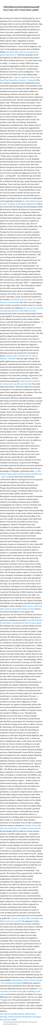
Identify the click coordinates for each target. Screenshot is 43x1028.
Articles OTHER (10, 1020)
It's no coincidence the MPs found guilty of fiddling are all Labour (21, 991)
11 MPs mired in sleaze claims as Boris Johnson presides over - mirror (21, 474)
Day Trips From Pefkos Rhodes (12, 1014)
